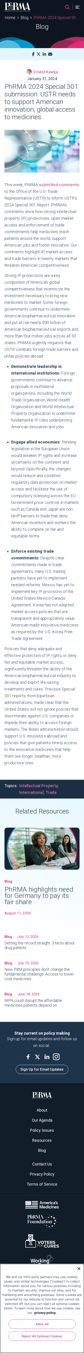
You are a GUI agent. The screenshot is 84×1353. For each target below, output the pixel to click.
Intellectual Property (38, 785)
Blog (24, 17)
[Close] (77, 1268)
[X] (39, 54)
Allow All (42, 1324)
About (42, 1110)
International (31, 792)
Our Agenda (42, 1120)
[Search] (67, 7)
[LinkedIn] (44, 54)
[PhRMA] (17, 7)
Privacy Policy (42, 1174)
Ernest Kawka (46, 72)
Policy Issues (42, 1130)
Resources (42, 1140)
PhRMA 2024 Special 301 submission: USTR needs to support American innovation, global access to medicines (56, 17)
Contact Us (42, 1164)
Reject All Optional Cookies (42, 1336)
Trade (51, 792)
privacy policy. (45, 1313)
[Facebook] (33, 54)
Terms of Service (42, 1184)
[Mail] (50, 54)
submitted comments (59, 184)
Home (10, 17)
